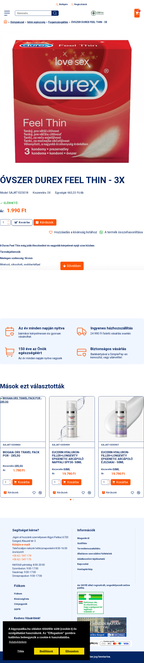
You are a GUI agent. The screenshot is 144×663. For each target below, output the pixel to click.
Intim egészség (36, 22)
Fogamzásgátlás (58, 22)
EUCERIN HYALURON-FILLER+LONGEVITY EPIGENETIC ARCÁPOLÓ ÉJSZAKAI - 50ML (117, 457)
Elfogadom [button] (72, 651)
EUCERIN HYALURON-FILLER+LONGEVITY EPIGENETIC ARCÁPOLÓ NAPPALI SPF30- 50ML (68, 457)
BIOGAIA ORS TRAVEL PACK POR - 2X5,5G (21, 454)
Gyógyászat (17, 22)
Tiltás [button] (20, 651)
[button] (70, 499)
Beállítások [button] (46, 651)
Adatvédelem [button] (18, 642)
